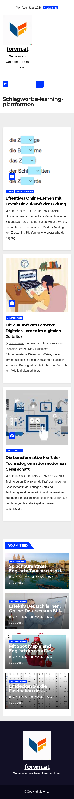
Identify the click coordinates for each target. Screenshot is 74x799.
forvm (36, 211)
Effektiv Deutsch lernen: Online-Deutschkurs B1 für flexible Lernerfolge (37, 611)
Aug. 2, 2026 (20, 697)
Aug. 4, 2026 (20, 617)
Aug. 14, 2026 (20, 577)
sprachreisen (17, 562)
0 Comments (56, 211)
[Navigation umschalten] (40, 84)
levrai (10, 191)
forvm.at (17, 49)
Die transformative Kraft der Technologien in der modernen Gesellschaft (36, 463)
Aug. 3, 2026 (20, 657)
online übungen (24, 191)
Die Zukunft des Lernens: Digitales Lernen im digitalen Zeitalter (33, 331)
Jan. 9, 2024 (16, 343)
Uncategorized (14, 318)
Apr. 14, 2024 (17, 211)
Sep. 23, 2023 (17, 476)
